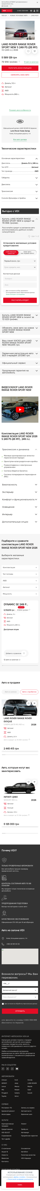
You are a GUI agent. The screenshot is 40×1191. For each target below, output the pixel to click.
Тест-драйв (6, 1139)
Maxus (17, 1086)
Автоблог (24, 1152)
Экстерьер (7, 492)
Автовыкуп (25, 1132)
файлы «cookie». (20, 1177)
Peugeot (5, 1093)
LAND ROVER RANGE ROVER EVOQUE (18, 720)
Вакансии (5, 1158)
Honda (30, 1080)
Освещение (8, 507)
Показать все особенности (20, 110)
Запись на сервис (28, 1108)
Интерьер (7, 514)
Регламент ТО (7, 1108)
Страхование (6, 1136)
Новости (5, 1155)
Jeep (16, 1083)
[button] (4, 30)
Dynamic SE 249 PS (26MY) (16, 604)
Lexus (4, 1086)
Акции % (5, 1152)
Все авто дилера (20, 139)
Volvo (17, 1096)
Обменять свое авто (20, 75)
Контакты (5, 1161)
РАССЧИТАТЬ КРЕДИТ (20, 300)
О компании (6, 1148)
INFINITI (4, 1083)
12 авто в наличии (31, 62)
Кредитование (7, 1129)
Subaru (17, 1093)
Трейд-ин (24, 1129)
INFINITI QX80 (11, 797)
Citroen (4, 1080)
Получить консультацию (20, 68)
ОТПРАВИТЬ (20, 1011)
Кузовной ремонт (8, 1111)
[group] (20, 30)
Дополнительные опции (15, 522)
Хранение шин (26, 1114)
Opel (29, 1090)
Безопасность (9, 484)
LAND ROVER (32, 1083)
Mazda (30, 1086)
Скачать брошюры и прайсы (14, 198)
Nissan (17, 1090)
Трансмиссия (7, 191)
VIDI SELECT (6, 1132)
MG (3, 1090)
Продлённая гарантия (29, 1136)
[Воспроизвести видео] (20, 409)
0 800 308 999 (30, 1020)
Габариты (6, 178)
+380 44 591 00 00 (13, 944)
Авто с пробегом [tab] (29, 692)
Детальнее (5, 6)
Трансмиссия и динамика (15, 449)
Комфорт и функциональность (18, 499)
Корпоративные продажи (8, 1125)
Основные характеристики (13, 158)
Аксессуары (6, 1114)
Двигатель (6, 184)
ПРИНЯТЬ (20, 1184)
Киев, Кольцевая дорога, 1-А (16, 938)
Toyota (4, 1096)
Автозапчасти (26, 1111)
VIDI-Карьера (26, 1158)
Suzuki (30, 1093)
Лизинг (23, 1124)
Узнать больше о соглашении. (15, 294)
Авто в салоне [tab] (11, 692)
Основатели (25, 1148)
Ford (16, 1080)
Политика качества (28, 1155)
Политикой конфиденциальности (20, 1179)
